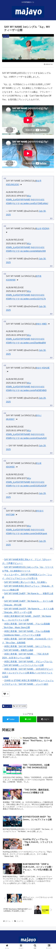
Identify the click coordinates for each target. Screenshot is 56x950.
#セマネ (16, 203)
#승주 (38, 181)
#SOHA (45, 228)
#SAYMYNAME (23, 200)
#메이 (38, 324)
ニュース (8, 706)
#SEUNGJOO (12, 184)
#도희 (38, 463)
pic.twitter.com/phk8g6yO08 (33, 251)
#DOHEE (10, 467)
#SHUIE (46, 368)
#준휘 (38, 276)
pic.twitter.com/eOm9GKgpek (33, 533)
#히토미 (39, 511)
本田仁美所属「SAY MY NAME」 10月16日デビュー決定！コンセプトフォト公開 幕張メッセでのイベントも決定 (27, 673)
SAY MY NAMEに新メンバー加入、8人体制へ (25, 582)
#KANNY (10, 419)
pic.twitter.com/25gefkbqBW (33, 343)
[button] (50, 502)
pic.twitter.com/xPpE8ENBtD (33, 390)
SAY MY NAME (20, 706)
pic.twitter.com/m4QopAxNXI (33, 438)
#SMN (9, 203)
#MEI (44, 324)
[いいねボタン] (5, 694)
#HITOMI (10, 515)
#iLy (29, 196)
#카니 (38, 415)
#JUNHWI (10, 280)
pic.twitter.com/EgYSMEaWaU (34, 203)
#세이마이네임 (37, 200)
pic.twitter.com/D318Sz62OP (33, 486)
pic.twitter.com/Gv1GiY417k (33, 299)
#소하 (38, 228)
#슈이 (38, 368)
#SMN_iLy (11, 200)
